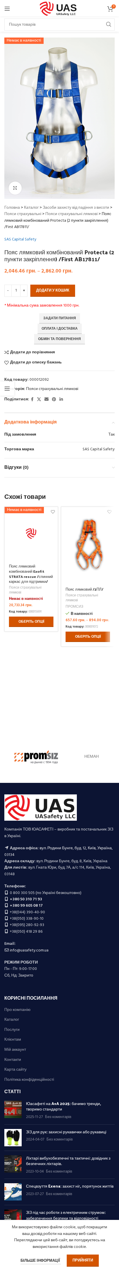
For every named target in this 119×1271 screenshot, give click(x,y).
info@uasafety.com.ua (29, 950)
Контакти (12, 1060)
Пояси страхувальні (22, 214)
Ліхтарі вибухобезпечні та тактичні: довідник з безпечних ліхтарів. (68, 1160)
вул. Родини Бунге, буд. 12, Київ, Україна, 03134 (58, 851)
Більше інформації (41, 1261)
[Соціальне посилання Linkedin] (61, 399)
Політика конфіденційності (29, 1080)
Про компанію (17, 1010)
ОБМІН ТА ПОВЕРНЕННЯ (59, 339)
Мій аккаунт (15, 1050)
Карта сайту (15, 1070)
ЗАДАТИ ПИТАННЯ (59, 318)
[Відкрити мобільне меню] (7, 8)
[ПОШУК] (109, 24)
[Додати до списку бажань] (109, 512)
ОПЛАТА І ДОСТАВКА (60, 329)
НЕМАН (91, 756)
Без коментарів (58, 1117)
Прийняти (82, 1260)
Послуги (12, 1030)
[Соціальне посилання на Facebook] (32, 399)
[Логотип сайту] (60, 8)
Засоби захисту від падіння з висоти (76, 207)
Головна (12, 207)
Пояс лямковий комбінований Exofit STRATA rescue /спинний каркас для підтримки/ (31, 574)
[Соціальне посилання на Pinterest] (54, 399)
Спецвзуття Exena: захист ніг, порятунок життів (70, 1186)
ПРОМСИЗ (74, 606)
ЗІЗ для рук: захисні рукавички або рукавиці (66, 1131)
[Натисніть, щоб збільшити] (15, 188)
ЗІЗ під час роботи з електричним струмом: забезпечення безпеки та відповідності (66, 1215)
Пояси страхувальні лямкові (71, 214)
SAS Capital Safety (20, 239)
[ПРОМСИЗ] (36, 756)
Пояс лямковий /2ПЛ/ (84, 589)
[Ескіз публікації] (13, 1110)
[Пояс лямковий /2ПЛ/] (87, 545)
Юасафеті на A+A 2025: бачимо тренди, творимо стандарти (63, 1106)
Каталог (31, 207)
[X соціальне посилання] (39, 399)
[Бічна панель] (7, 388)
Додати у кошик (52, 291)
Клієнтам (12, 1040)
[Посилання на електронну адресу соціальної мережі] (46, 399)
